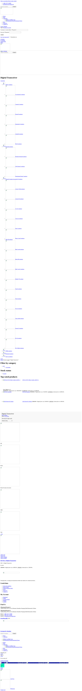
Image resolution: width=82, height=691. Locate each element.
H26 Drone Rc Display (27, 401)
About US (5, 590)
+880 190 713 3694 (8, 615)
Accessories (8, 367)
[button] (3, 554)
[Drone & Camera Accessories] (10, 485)
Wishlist (4, 600)
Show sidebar (4, 415)
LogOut (4, 601)
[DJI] (10, 441)
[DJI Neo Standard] (13, 391)
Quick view (3, 555)
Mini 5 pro (13, 19)
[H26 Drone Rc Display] (13, 401)
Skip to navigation (4, 1)
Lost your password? (5, 37)
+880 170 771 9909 (8, 613)
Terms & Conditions (7, 586)
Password (5, 32)
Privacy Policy (6, 587)
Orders (4, 598)
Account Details (6, 599)
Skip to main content (12, 1)
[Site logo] (7, 14)
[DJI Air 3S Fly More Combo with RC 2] (13, 380)
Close (2, 358)
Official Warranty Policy (8, 588)
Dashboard (5, 597)
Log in (2, 34)
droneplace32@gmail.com (10, 616)
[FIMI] (10, 508)
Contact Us (5, 591)
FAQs (4, 589)
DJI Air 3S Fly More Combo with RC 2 (31, 380)
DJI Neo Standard (26, 391)
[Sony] (10, 530)
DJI (4, 366)
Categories (3, 80)
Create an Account (7, 27)
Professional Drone (18, 20)
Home (2, 360)
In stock (4, 373)
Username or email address (8, 29)
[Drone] (10, 463)
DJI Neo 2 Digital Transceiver (8, 560)
